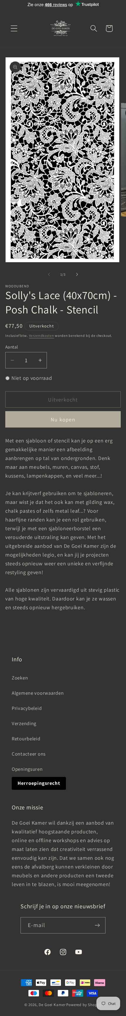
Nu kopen (63, 419)
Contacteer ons (29, 754)
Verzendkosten (41, 335)
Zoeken (20, 678)
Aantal (11, 347)
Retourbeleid (26, 738)
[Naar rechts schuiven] (77, 274)
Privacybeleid (27, 708)
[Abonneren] (97, 925)
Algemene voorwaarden (38, 693)
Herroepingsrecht (39, 783)
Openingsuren (27, 769)
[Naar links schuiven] (48, 274)
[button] (14, 28)
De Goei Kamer (52, 1004)
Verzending (24, 723)
